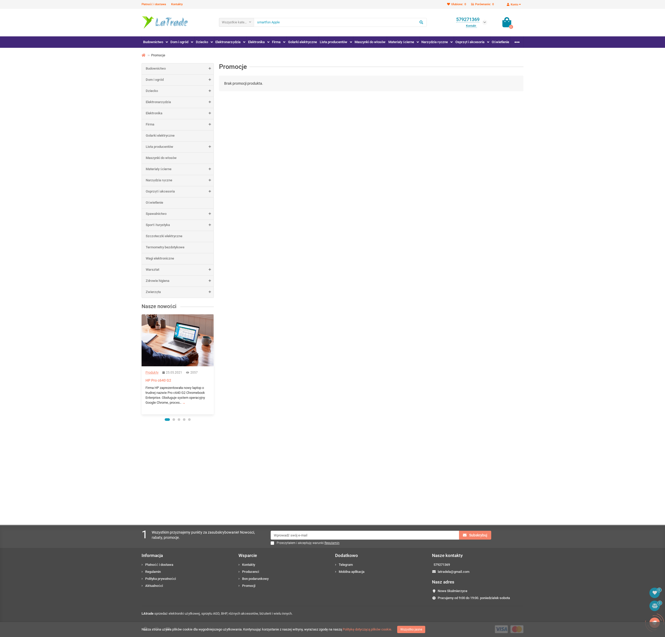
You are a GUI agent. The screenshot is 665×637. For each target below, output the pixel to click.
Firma (276, 42)
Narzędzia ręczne (434, 42)
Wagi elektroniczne (160, 258)
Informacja (152, 555)
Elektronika (256, 42)
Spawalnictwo (156, 214)
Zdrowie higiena (157, 281)
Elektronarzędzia (228, 42)
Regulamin (153, 572)
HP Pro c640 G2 (158, 380)
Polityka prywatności (160, 579)
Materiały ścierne (401, 42)
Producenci (250, 572)
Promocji (248, 586)
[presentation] (142, 364)
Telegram (346, 565)
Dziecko (202, 42)
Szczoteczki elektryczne (164, 236)
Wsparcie (247, 555)
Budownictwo (153, 42)
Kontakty (177, 4)
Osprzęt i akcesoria (469, 42)
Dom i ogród (179, 42)
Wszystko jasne (411, 629)
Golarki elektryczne (302, 42)
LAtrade (148, 613)
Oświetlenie (500, 42)
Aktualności (154, 586)
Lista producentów (333, 42)
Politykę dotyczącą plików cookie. (367, 629)
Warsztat (152, 269)
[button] (167, 419)
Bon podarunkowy (255, 579)
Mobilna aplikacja (351, 572)
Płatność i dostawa (154, 4)
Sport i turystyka (158, 225)
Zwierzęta (153, 292)
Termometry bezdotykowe (165, 247)
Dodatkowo (346, 555)
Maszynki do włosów (370, 42)
